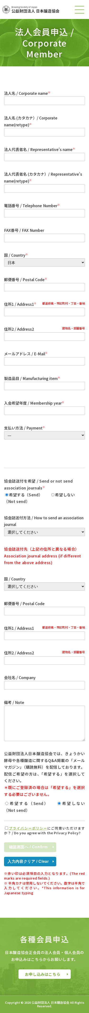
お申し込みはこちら (43, 974)
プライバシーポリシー (28, 828)
